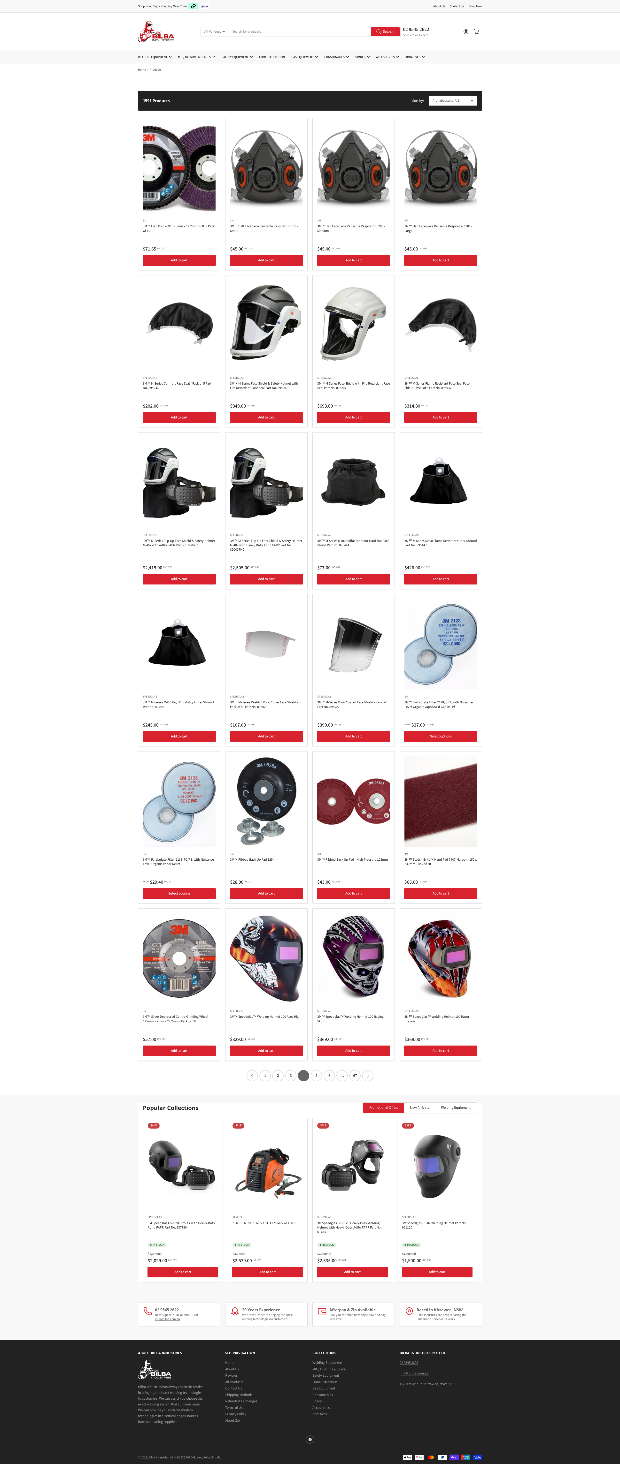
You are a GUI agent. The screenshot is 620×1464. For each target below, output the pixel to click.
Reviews (231, 1375)
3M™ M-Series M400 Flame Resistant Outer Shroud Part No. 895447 (440, 543)
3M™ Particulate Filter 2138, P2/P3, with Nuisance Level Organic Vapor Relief (178, 861)
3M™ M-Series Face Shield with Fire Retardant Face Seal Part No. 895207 (353, 385)
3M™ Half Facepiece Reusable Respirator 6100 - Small (264, 228)
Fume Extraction (272, 57)
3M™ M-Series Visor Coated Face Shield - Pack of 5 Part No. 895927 (352, 704)
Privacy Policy (235, 1414)
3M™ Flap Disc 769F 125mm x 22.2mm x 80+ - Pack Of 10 (179, 228)
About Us (439, 6)
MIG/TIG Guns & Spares (194, 57)
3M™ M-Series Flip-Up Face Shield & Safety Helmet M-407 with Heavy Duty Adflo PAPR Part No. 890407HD (266, 545)
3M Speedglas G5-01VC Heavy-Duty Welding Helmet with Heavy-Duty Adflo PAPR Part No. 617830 (349, 1227)
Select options (441, 736)
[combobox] (314, 32)
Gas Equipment (302, 57)
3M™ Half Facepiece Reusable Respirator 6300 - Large (438, 228)
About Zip (232, 1420)
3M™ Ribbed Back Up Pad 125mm (254, 859)
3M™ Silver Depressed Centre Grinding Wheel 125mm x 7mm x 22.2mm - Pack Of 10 (175, 1019)
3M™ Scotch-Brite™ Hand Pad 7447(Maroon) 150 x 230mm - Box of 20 (440, 861)
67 (355, 1075)
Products (155, 70)
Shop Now (475, 6)
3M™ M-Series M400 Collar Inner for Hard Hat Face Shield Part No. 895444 (353, 543)
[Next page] (368, 1075)
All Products (234, 1382)
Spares (360, 57)
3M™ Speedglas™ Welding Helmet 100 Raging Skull (350, 1019)
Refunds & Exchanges (241, 1401)
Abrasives (412, 57)
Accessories (385, 57)
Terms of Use (234, 1407)
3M (145, 221)
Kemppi (237, 1217)
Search (388, 31)
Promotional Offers (383, 1107)
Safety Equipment (235, 57)
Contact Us (457, 6)
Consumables (334, 57)
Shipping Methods (238, 1394)
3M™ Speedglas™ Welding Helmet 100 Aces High (265, 1016)
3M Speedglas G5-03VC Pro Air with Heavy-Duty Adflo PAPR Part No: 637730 (181, 1225)
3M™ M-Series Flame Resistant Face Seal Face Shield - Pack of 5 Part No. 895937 (437, 385)
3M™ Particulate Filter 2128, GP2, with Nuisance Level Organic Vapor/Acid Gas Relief (438, 704)
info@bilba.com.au (167, 1319)
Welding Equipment (152, 57)
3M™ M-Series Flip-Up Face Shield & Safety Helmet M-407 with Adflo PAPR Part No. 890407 (179, 543)
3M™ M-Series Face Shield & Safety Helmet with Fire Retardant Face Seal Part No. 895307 (264, 385)
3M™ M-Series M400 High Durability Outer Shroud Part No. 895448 (178, 704)
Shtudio (216, 1457)
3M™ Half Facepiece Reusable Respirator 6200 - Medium (351, 228)
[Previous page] (252, 1075)
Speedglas (150, 378)
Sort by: (418, 100)
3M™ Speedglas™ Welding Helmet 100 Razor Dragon (436, 1019)
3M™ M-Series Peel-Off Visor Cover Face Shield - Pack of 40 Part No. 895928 (264, 704)
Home (142, 70)
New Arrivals (419, 1107)
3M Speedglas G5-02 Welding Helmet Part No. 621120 (434, 1225)
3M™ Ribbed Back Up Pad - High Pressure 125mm (352, 859)
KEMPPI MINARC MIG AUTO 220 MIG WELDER (263, 1223)
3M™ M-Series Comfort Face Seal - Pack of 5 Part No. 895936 (177, 385)
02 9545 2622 (416, 29)
